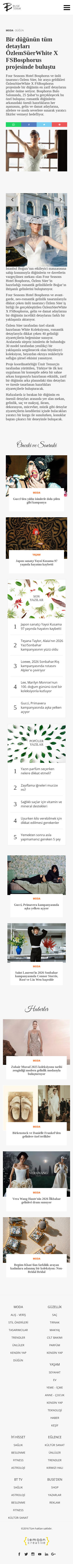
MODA (10, 30)
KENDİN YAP (18, 1353)
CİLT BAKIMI (54, 1337)
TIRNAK (55, 1322)
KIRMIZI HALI (55, 1468)
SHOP (54, 1487)
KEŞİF (54, 1425)
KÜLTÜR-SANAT (18, 1518)
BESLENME (18, 1452)
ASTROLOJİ (18, 1468)
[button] (12, 199)
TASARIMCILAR (18, 1330)
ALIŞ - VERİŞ (18, 1315)
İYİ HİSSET (18, 1437)
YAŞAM (55, 1364)
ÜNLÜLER (18, 1345)
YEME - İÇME (55, 1387)
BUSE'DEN (54, 1479)
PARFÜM (54, 1345)
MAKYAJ (55, 1330)
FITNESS (18, 1460)
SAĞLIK (18, 1445)
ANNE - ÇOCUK (54, 1395)
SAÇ (54, 1315)
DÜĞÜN (19, 30)
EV (54, 1380)
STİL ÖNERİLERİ (18, 1322)
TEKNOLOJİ (55, 1410)
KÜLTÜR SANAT (55, 1445)
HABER (54, 1418)
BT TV (18, 1479)
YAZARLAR (54, 1495)
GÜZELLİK (55, 1307)
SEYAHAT (55, 1372)
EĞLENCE (55, 1437)
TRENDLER (18, 1337)
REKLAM (54, 1502)
